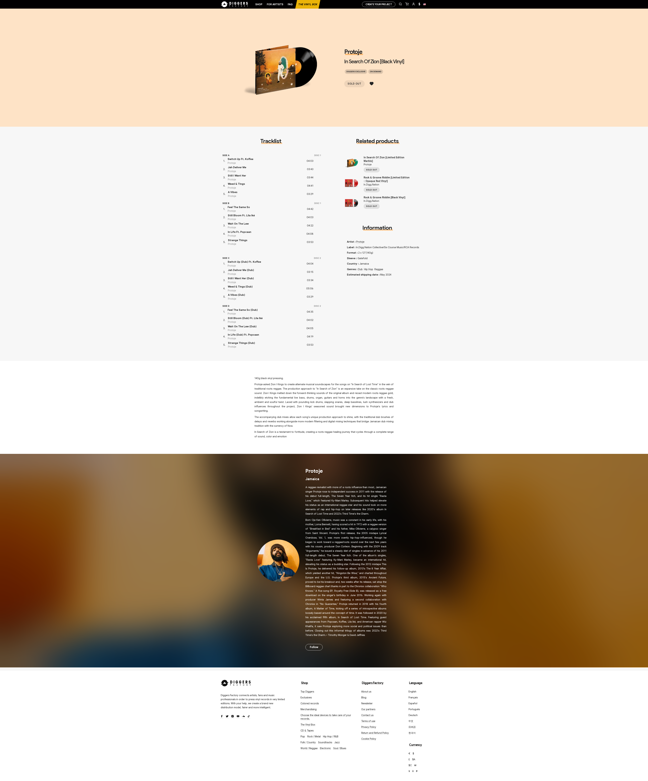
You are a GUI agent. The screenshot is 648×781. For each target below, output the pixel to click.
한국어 (412, 732)
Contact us (367, 715)
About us (366, 691)
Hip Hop (368, 269)
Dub (360, 269)
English (412, 691)
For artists (275, 4)
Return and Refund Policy (375, 732)
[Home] (234, 4)
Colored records (310, 703)
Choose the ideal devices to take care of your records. (326, 717)
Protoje (353, 52)
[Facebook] (221, 716)
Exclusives (306, 697)
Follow (314, 647)
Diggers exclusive (356, 71)
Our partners (368, 709)
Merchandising (309, 709)
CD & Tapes (307, 730)
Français (413, 697)
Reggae (378, 269)
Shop (258, 4)
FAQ (290, 4)
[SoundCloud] (243, 716)
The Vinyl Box (308, 4)
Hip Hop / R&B (330, 736)
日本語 (412, 727)
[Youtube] (238, 716)
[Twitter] (227, 716)
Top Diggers (307, 691)
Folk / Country (308, 742)
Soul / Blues (339, 748)
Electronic (325, 748)
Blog (363, 697)
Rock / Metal (314, 736)
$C (410, 765)
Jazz (337, 742)
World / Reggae (309, 748)
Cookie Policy (368, 738)
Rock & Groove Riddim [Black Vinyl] (384, 197)
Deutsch (413, 715)
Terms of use (368, 721)
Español (413, 703)
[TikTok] (248, 716)
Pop (303, 736)
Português (414, 709)
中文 (411, 721)
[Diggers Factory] (236, 682)
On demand (375, 71)
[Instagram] (232, 716)
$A (413, 759)
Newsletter (367, 703)
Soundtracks (325, 742)
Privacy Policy (368, 727)
